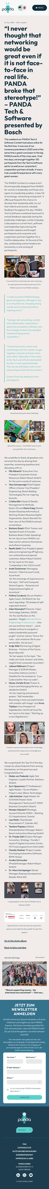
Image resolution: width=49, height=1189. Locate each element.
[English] (24, 8)
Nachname (31, 1057)
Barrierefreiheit (24, 1155)
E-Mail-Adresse (14, 1067)
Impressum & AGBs (24, 1158)
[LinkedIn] (18, 1175)
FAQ (24, 1144)
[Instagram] (24, 1175)
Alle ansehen (40, 957)
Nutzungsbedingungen (24, 1151)
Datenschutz (24, 1148)
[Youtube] (31, 1175)
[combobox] (24, 1082)
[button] (24, 1130)
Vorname (11, 1057)
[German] (20, 8)
